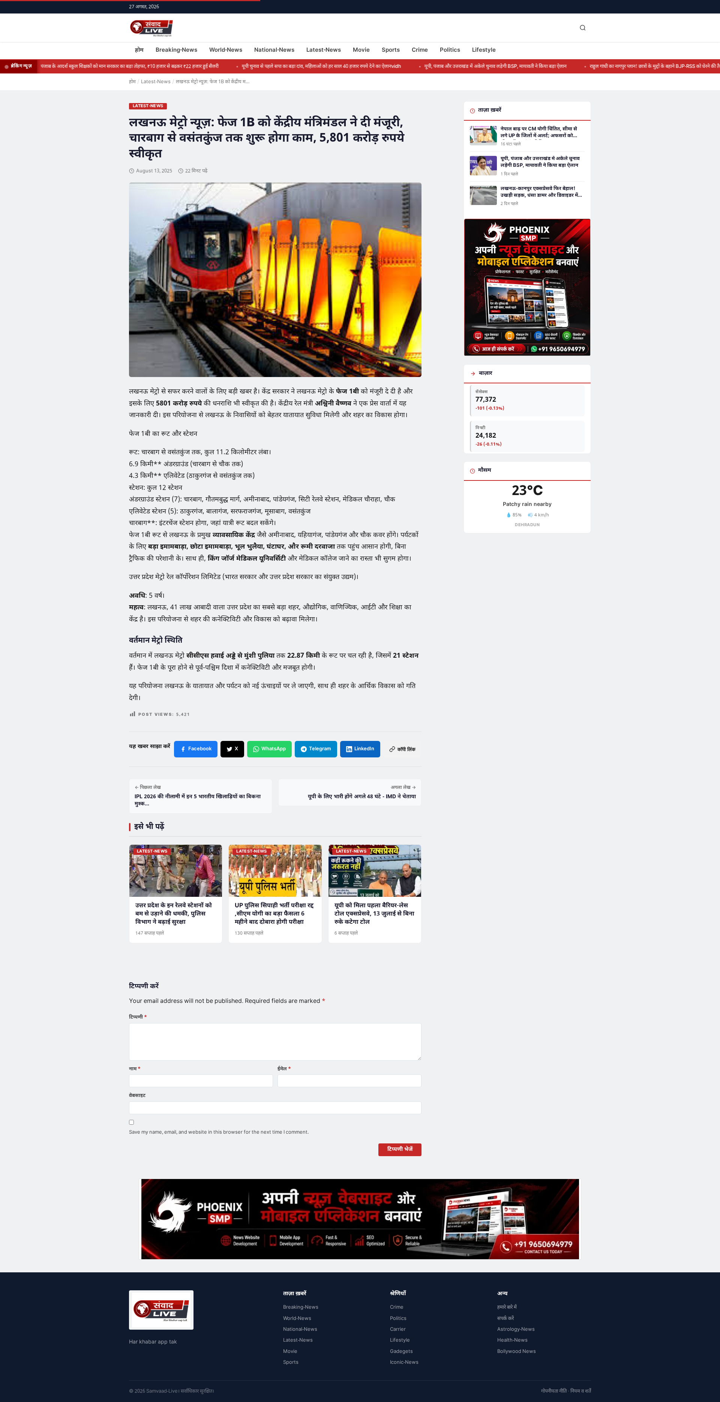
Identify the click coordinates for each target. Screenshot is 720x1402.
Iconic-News (404, 1362)
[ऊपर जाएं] (702, 1391)
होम (139, 50)
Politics (450, 50)
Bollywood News (516, 1351)
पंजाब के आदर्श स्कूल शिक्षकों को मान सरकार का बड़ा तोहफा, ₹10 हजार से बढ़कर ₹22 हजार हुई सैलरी (99, 66)
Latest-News (323, 50)
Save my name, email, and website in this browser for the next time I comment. (219, 1132)
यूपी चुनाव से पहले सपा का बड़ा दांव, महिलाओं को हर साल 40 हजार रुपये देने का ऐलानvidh (291, 66)
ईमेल (284, 1069)
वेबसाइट (137, 1095)
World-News (225, 50)
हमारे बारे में (507, 1307)
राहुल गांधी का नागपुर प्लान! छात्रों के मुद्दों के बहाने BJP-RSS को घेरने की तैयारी (628, 66)
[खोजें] (582, 27)
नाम (135, 1069)
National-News (274, 50)
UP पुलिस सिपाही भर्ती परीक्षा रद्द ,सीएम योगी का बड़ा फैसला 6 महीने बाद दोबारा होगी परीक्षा (274, 914)
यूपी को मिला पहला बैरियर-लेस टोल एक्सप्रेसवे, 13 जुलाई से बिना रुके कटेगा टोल (374, 914)
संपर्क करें (505, 1318)
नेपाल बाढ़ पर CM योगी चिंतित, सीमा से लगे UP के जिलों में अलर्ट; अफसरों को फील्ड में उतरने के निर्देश (539, 132)
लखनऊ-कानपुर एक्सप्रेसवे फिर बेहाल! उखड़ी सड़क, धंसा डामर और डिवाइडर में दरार (539, 192)
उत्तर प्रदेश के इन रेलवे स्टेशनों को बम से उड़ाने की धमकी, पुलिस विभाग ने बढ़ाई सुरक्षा (173, 914)
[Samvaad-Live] (151, 27)
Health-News (512, 1340)
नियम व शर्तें (580, 1391)
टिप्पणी (138, 1017)
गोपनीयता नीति (554, 1391)
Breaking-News (176, 50)
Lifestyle (484, 50)
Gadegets (401, 1351)
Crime (420, 50)
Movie (361, 50)
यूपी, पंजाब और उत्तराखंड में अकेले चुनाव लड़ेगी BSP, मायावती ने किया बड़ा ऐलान (465, 66)
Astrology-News (516, 1329)
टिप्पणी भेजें (399, 1149)
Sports (391, 50)
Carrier (398, 1329)
